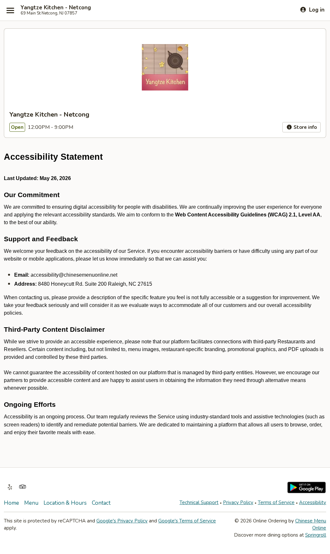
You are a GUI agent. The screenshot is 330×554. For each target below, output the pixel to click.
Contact (101, 503)
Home (11, 503)
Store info (304, 127)
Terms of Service (276, 502)
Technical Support (199, 502)
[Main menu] (10, 10)
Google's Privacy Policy (122, 521)
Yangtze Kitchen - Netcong (56, 8)
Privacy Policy (238, 502)
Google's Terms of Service (187, 521)
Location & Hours (65, 503)
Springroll (315, 535)
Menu (31, 503)
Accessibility (312, 502)
